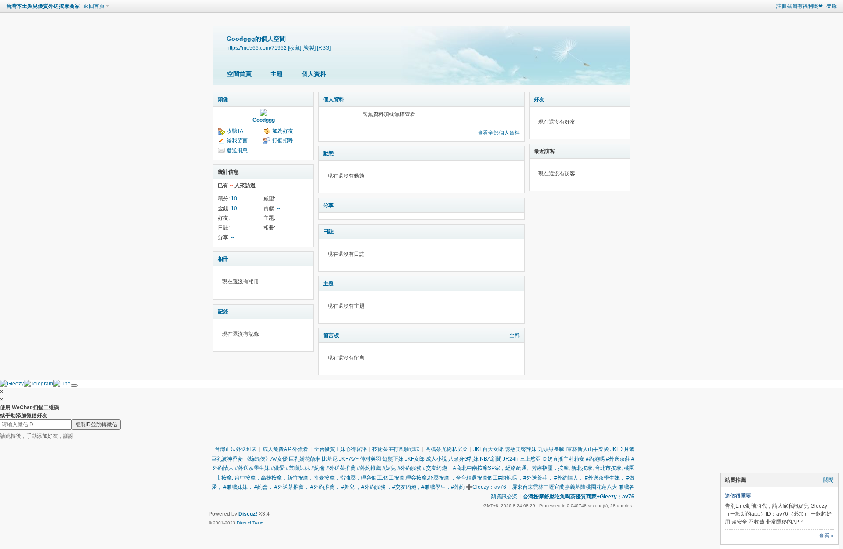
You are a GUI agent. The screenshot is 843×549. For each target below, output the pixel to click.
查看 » (826, 536)
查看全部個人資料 (499, 133)
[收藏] (294, 48)
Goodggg (263, 120)
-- (278, 199)
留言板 (331, 335)
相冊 (223, 259)
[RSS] (324, 48)
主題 (276, 73)
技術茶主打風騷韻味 (396, 449)
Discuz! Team (250, 522)
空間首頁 (239, 73)
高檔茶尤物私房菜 (446, 449)
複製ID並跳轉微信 (96, 425)
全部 (514, 335)
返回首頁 (93, 6)
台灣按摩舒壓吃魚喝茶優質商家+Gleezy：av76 (578, 497)
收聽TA (235, 131)
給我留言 (237, 141)
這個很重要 (738, 496)
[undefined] (74, 385)
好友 (539, 99)
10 (234, 199)
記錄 (223, 312)
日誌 (328, 232)
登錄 (831, 6)
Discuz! (247, 514)
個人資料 (314, 73)
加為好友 (282, 131)
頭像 (223, 99)
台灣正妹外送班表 (236, 449)
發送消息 (237, 150)
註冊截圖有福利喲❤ (799, 6)
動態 (328, 153)
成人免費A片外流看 (285, 449)
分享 (328, 205)
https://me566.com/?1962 (257, 48)
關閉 (828, 480)
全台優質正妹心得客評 (340, 449)
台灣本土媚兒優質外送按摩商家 (43, 6)
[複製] (309, 48)
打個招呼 (282, 141)
